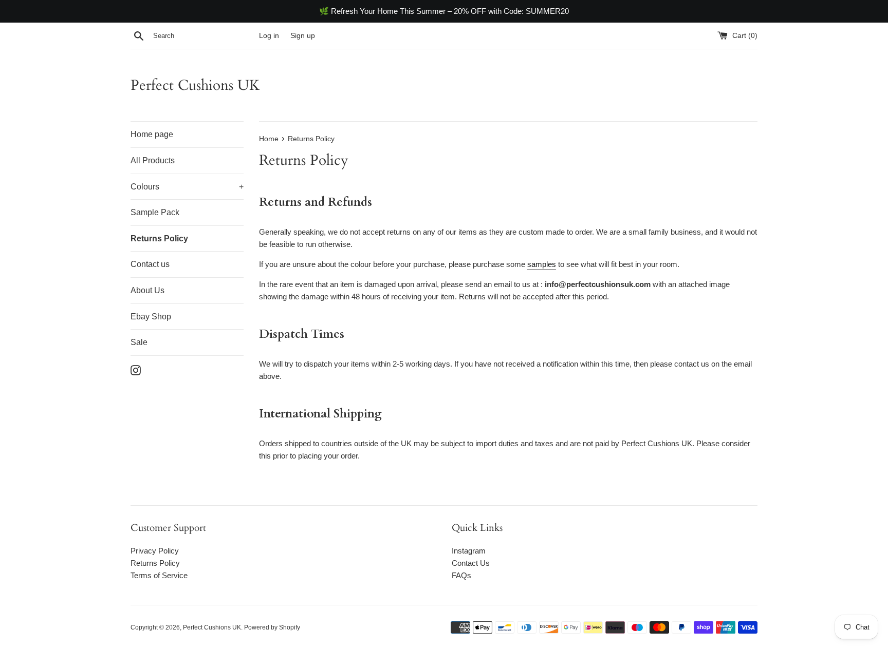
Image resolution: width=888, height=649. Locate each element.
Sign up (302, 36)
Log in (269, 36)
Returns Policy (159, 238)
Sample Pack (155, 212)
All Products (153, 160)
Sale (139, 342)
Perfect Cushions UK (195, 85)
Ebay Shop (151, 316)
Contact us (150, 264)
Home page (152, 134)
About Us (147, 290)
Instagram (469, 550)
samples (541, 264)
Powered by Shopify (272, 627)
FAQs (461, 575)
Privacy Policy (155, 550)
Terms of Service (159, 575)
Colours (187, 186)
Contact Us (471, 563)
